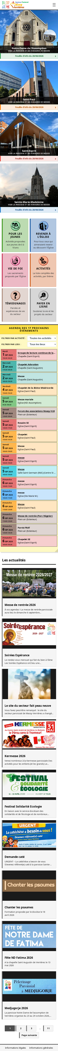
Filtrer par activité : (13, 338)
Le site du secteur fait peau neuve (28, 706)
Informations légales (15, 1047)
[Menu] (54, 5)
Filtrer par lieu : (11, 344)
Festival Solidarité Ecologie (23, 806)
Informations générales (41, 1047)
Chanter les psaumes (19, 907)
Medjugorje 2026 (16, 1008)
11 (48, 1028)
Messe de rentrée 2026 (20, 605)
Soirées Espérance (17, 655)
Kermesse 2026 (15, 756)
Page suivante (29, 1035)
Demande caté (15, 857)
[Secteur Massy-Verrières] (15, 5)
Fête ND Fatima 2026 (19, 958)
